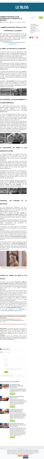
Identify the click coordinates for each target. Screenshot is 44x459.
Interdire (26, 455)
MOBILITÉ (32, 27)
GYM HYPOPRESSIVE (34, 25)
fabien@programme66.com (17, 320)
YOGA (31, 32)
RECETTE (32, 31)
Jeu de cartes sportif (33, 26)
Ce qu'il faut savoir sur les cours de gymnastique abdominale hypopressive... (17, 411)
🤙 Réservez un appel (31, 1)
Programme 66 (21, 1)
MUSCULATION (33, 28)
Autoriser (26, 457)
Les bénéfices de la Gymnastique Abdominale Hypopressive (16, 386)
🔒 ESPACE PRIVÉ (37, 1)
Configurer (20, 455)
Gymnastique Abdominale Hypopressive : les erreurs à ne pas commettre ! (18, 425)
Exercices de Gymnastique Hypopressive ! (17, 397)
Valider (6, 372)
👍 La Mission (26, 1)
